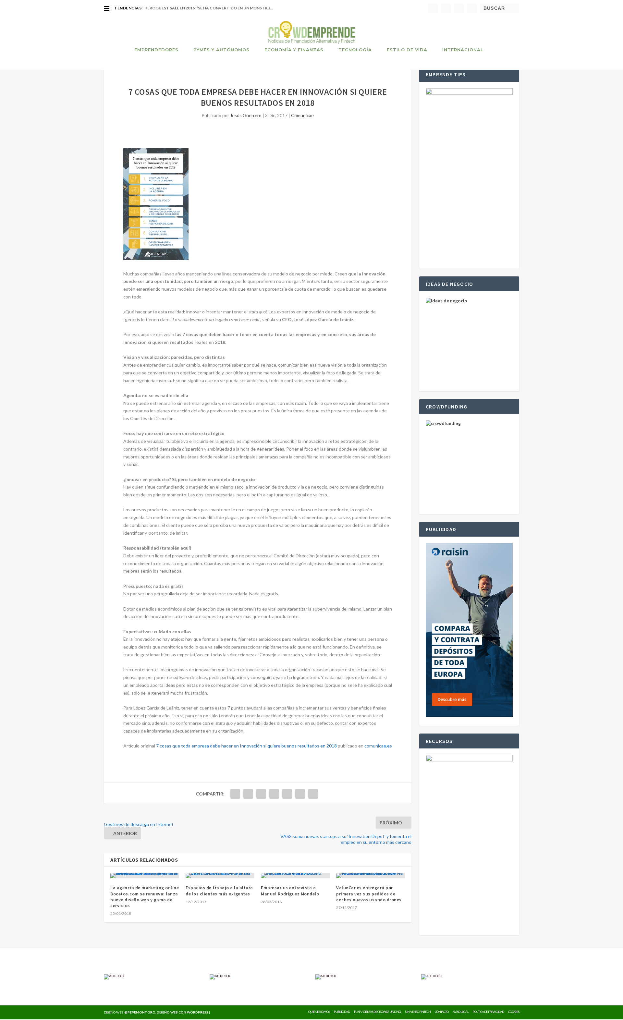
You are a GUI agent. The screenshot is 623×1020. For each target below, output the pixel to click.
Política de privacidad (488, 1012)
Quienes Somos (319, 1012)
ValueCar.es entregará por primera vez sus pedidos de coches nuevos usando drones (369, 893)
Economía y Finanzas (294, 49)
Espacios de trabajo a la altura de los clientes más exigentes (219, 890)
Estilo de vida (407, 49)
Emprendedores (156, 49)
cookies (513, 1012)
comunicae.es (378, 745)
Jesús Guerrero (246, 115)
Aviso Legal (461, 1012)
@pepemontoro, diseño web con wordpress (166, 1012)
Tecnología (355, 49)
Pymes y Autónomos (221, 49)
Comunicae (302, 115)
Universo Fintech (418, 1012)
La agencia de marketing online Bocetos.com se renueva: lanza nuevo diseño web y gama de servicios (144, 896)
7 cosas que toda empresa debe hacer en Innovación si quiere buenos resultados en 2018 (246, 745)
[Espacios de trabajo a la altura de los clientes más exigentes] (220, 875)
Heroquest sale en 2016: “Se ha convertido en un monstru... (208, 8)
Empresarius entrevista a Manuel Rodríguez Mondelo (290, 890)
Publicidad (342, 1012)
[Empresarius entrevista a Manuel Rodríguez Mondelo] (295, 875)
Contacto (441, 1012)
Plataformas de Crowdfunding (377, 1012)
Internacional (462, 49)
